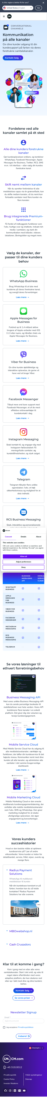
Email (7, 1017)
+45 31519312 (14, 1067)
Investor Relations (11, 1083)
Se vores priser (22, 998)
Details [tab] (23, 537)
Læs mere (21, 770)
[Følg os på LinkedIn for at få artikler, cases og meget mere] (14, 1090)
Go (38, 8)
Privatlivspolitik (10, 1075)
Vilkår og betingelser (33, 1075)
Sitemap (28, 1079)
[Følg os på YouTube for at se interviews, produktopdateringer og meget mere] (24, 1090)
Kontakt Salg (12, 58)
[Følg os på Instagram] (10, 1090)
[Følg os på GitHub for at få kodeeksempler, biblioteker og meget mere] (5, 1090)
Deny (23, 567)
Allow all (23, 556)
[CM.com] (9, 16)
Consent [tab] (8, 537)
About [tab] (38, 537)
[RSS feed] (19, 1090)
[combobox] (17, 8)
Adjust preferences (23, 562)
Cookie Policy (9, 1079)
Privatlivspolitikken (25, 1027)
